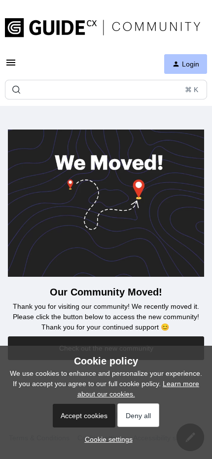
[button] (106, 439)
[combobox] (106, 89)
